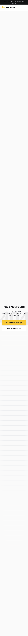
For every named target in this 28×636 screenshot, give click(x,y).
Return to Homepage (15, 323)
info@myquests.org (20, 1)
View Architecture (12, 328)
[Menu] (25, 8)
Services (14, 3)
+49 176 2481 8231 (9, 1)
